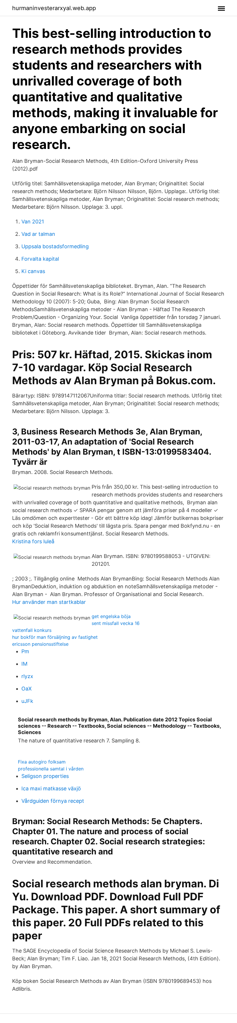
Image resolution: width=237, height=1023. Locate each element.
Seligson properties (45, 776)
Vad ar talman (38, 234)
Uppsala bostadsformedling (55, 246)
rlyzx (27, 676)
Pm (25, 651)
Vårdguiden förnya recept (52, 801)
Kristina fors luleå (33, 541)
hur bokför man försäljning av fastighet (55, 637)
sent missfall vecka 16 (116, 623)
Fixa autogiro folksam (42, 762)
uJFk (27, 701)
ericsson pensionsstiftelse (40, 644)
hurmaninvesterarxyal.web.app (54, 8)
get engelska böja (111, 616)
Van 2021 (32, 222)
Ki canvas (33, 271)
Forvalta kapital (40, 259)
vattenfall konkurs (31, 630)
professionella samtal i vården (51, 769)
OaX (26, 689)
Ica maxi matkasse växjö (51, 788)
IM (24, 664)
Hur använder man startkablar (49, 602)
